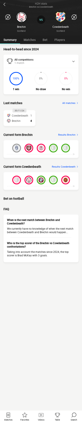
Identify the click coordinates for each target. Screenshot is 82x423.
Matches (30, 40)
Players (59, 40)
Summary (10, 40)
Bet (45, 40)
